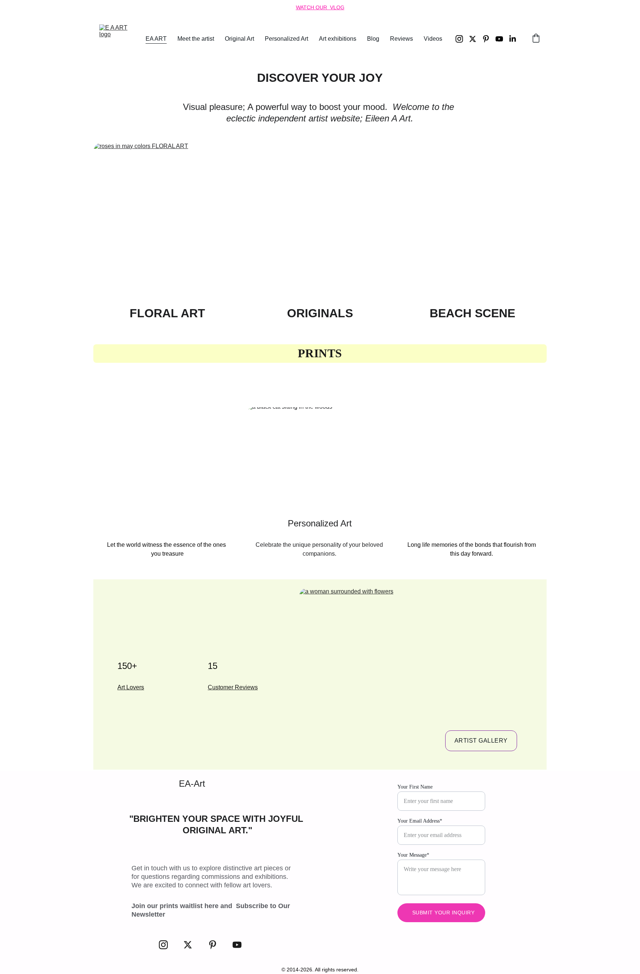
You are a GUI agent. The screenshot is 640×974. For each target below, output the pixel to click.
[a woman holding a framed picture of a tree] (473, 459)
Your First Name (415, 787)
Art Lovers (130, 687)
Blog (373, 39)
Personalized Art (286, 39)
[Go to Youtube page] (502, 39)
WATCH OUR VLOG (320, 7)
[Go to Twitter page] (475, 39)
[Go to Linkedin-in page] (512, 39)
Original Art (239, 39)
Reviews (401, 39)
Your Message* (413, 855)
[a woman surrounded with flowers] (415, 672)
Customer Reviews (233, 687)
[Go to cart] (536, 38)
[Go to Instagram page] (462, 39)
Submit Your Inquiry (443, 913)
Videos (433, 39)
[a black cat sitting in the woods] (320, 459)
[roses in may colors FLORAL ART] (167, 221)
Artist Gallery (481, 740)
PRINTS (320, 353)
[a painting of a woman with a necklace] (167, 459)
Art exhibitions (337, 39)
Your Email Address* (419, 821)
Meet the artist (195, 39)
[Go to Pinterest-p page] (489, 39)
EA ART (156, 39)
